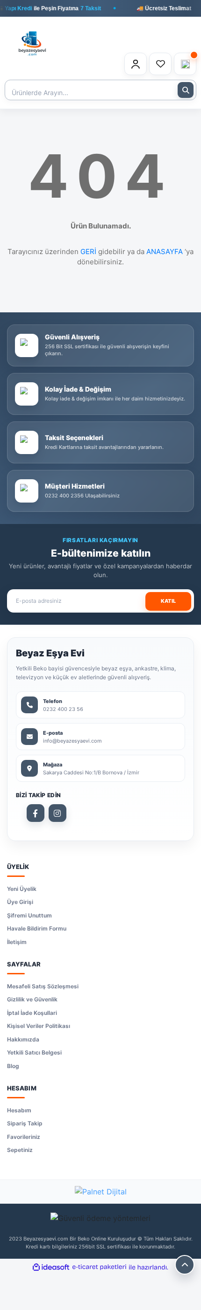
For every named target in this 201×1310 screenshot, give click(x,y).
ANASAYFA (164, 251)
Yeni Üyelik (21, 888)
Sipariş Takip (25, 1123)
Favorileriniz (23, 1136)
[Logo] (32, 38)
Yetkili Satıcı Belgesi (34, 1052)
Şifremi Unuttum (29, 915)
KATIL (168, 601)
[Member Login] (135, 64)
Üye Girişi (20, 901)
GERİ (88, 251)
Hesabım (19, 1110)
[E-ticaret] (99, 1267)
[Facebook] (35, 813)
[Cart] (185, 64)
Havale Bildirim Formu (36, 928)
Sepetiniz (20, 1149)
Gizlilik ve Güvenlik (32, 999)
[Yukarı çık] (184, 1265)
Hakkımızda (23, 1039)
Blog (13, 1065)
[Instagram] (57, 813)
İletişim (17, 941)
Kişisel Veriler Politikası (38, 1025)
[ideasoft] (51, 1267)
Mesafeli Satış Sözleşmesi (43, 986)
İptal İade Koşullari (32, 1012)
